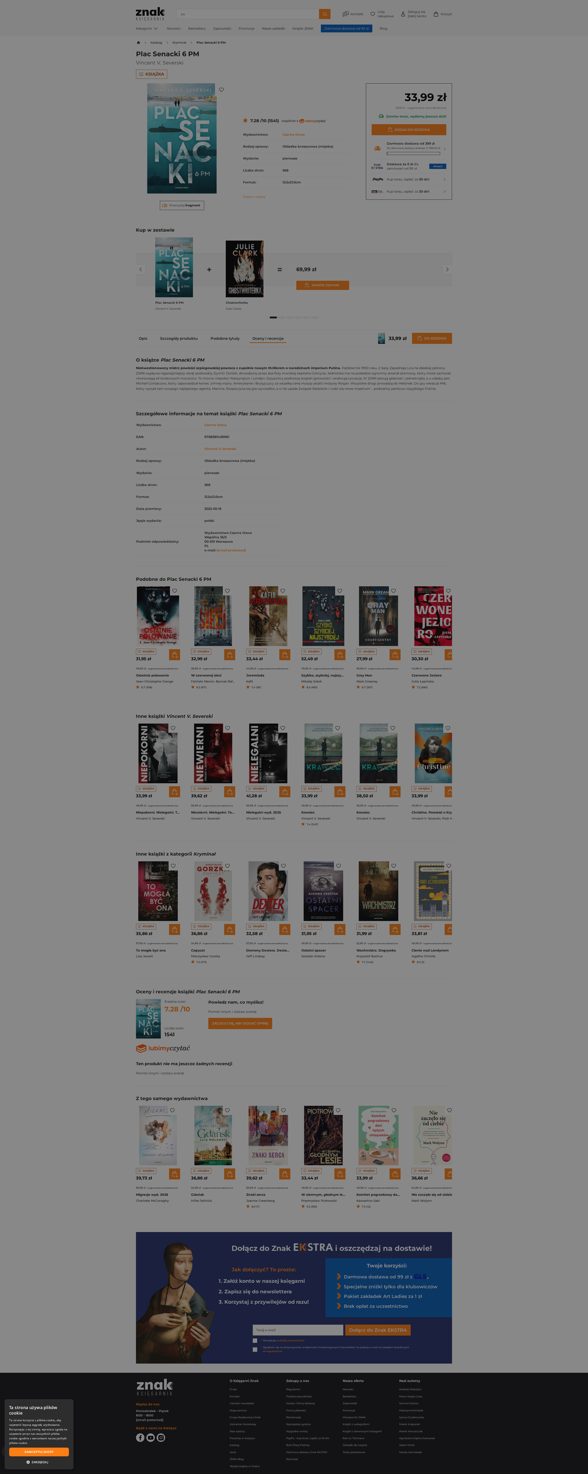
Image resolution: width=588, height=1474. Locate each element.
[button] (39, 1462)
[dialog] (39, 1434)
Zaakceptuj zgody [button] (39, 1452)
